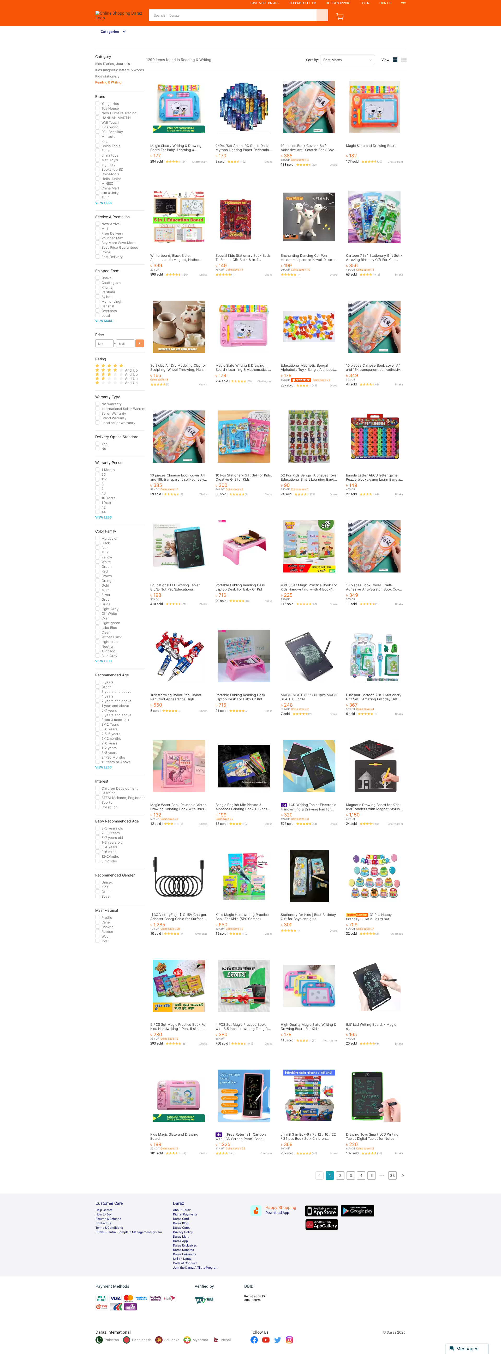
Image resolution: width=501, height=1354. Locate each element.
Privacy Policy (183, 1232)
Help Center (104, 1210)
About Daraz (182, 1210)
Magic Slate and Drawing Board (371, 146)
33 (392, 1175)
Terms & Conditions (109, 1228)
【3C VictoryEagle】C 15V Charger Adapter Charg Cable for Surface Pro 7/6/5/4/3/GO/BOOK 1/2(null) (178, 918)
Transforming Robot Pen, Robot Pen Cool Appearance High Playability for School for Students (178, 699)
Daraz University (184, 1254)
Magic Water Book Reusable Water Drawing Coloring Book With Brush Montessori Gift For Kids (178, 809)
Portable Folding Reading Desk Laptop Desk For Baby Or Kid (240, 587)
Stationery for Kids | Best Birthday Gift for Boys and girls (308, 916)
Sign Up (385, 3)
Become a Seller (302, 3)
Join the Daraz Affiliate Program (195, 1267)
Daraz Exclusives (185, 1245)
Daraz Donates (183, 1250)
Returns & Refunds (108, 1219)
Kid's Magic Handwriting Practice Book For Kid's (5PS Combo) (242, 916)
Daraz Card (181, 1219)
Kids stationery (107, 76)
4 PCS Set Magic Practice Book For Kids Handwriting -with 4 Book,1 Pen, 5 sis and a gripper (309, 589)
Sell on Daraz (182, 1259)
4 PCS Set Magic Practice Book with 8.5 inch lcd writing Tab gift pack (242, 1028)
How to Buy (104, 1214)
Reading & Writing (108, 82)
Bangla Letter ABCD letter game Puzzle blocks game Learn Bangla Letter (373, 479)
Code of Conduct (185, 1263)
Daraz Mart (181, 1236)
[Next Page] (403, 1175)
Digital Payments (185, 1214)
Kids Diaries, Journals (112, 64)
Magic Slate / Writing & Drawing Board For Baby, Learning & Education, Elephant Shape (175, 150)
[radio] (97, 366)
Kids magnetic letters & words (119, 70)
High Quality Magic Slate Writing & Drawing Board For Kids (308, 1026)
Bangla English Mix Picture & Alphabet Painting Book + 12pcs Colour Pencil (241, 809)
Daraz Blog (180, 1223)
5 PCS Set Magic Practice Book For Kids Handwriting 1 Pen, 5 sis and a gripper (178, 1028)
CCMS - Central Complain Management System (129, 1232)
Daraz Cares (181, 1228)
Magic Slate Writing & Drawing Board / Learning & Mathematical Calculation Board (242, 369)
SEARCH (322, 15)
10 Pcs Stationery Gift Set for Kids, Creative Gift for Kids (244, 477)
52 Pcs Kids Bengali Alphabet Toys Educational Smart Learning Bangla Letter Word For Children (309, 479)
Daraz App (180, 1241)
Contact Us (103, 1223)
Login (365, 3)
